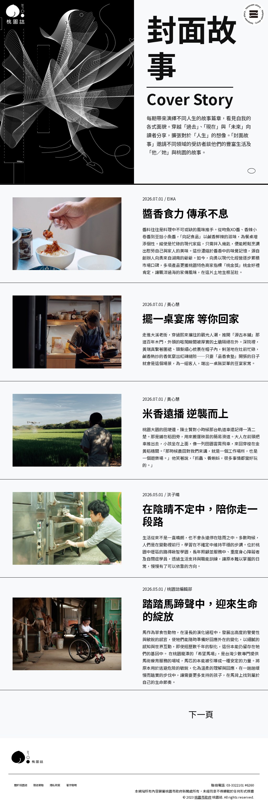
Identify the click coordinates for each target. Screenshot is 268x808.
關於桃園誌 (20, 785)
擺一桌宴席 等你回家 (190, 318)
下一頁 (201, 714)
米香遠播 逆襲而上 (185, 413)
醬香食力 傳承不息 (185, 213)
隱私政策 (55, 785)
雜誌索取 (38, 785)
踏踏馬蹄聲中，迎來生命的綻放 (200, 610)
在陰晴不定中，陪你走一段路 (200, 515)
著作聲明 (71, 785)
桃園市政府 (202, 797)
